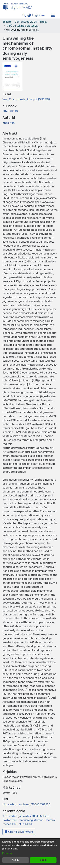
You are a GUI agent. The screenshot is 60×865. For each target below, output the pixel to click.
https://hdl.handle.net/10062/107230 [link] (26, 804)
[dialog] (30, 851)
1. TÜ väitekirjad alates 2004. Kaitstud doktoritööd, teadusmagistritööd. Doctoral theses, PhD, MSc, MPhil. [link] (23, 25)
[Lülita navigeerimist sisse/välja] (53, 15)
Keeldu (15, 860)
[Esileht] (19, 5)
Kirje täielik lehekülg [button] (20, 831)
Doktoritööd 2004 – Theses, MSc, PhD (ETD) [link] (31, 21)
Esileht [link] (7, 21)
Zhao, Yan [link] (8, 122)
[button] (24, 15)
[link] (26, 99)
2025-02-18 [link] (10, 111)
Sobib (43, 860)
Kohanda (7, 853)
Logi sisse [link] (38, 15)
